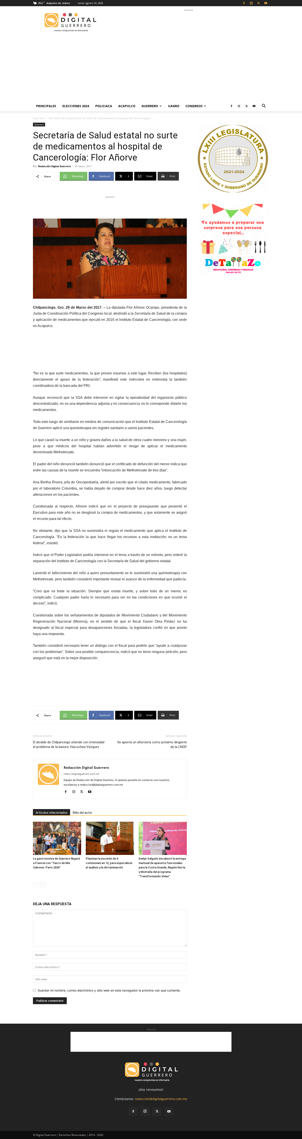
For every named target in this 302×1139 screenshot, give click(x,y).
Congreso (194, 106)
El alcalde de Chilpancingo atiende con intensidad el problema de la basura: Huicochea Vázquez (68, 744)
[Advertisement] (188, 22)
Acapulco (126, 106)
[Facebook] (244, 3)
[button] (263, 106)
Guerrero (149, 106)
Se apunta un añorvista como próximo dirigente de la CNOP (152, 744)
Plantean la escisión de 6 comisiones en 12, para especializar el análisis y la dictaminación (109, 863)
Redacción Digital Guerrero (54, 166)
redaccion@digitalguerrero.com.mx (161, 1099)
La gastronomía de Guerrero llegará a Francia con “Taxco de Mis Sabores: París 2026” (56, 863)
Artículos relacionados (51, 812)
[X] (258, 3)
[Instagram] (251, 3)
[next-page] (43, 885)
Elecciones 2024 (75, 106)
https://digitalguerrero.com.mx (81, 773)
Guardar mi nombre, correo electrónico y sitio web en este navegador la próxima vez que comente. (109, 990)
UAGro (173, 106)
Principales (46, 106)
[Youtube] (265, 3)
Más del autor (82, 812)
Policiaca (103, 106)
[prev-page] (35, 885)
